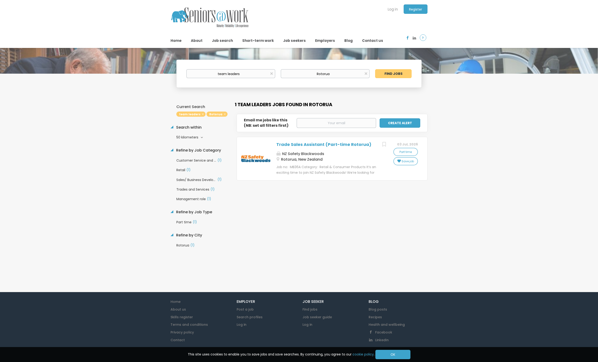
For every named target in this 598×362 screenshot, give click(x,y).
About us (178, 309)
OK (393, 354)
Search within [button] (188, 127)
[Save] (384, 145)
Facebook (383, 332)
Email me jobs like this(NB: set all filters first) (266, 123)
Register (415, 9)
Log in (393, 9)
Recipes (375, 317)
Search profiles (250, 317)
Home (176, 301)
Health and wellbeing (387, 324)
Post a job (245, 309)
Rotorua (215, 114)
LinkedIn (382, 340)
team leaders (189, 114)
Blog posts (378, 309)
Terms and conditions (189, 324)
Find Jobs (393, 73)
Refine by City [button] (188, 235)
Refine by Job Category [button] (198, 150)
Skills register (182, 317)
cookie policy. (363, 354)
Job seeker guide (317, 317)
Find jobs (310, 309)
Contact (178, 340)
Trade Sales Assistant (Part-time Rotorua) (323, 144)
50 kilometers (187, 137)
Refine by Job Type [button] (193, 212)
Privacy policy (182, 332)
